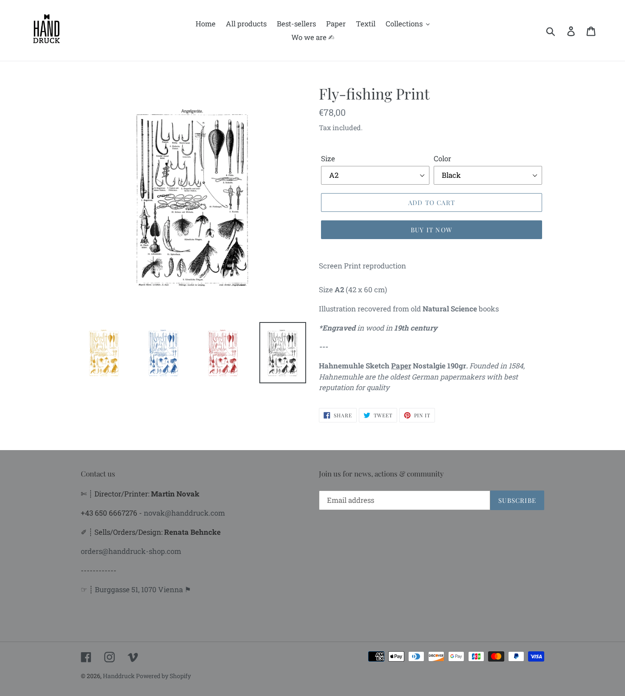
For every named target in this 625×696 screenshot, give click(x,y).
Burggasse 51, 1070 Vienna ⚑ (143, 589)
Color (442, 158)
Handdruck (119, 676)
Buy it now (431, 229)
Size (328, 158)
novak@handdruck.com (184, 513)
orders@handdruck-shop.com (131, 551)
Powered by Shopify (163, 676)
